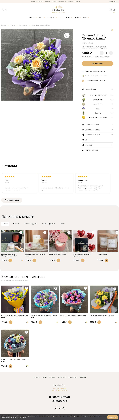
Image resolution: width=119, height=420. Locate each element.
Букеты (32, 17)
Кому (85, 17)
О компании (69, 1)
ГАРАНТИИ (52, 377)
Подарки (51, 17)
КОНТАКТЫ (83, 377)
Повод (67, 17)
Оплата (54, 1)
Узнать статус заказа (37, 1)
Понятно (112, 417)
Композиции (23, 25)
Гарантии (61, 1)
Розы (41, 17)
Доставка (48, 1)
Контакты (77, 1)
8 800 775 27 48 (59, 397)
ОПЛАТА (44, 377)
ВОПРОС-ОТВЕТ (72, 377)
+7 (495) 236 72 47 (59, 401)
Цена (76, 17)
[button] (2, 9)
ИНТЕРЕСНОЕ (62, 377)
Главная (3, 25)
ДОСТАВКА (36, 377)
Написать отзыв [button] (13, 200)
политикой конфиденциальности (14, 418)
